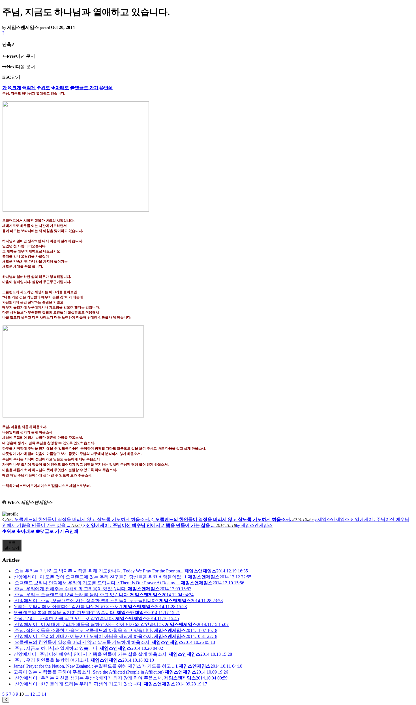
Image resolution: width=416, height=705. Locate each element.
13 (38, 694)
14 (44, 694)
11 (27, 694)
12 (32, 694)
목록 (12, 545)
